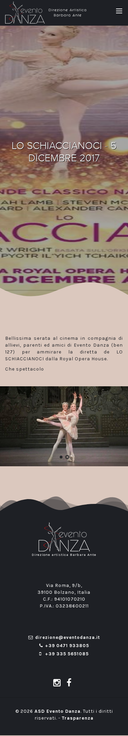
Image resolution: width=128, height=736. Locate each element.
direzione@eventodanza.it (67, 637)
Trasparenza (78, 718)
